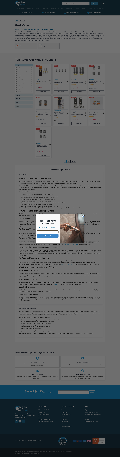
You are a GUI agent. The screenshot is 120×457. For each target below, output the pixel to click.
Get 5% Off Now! (48, 236)
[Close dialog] (83, 216)
